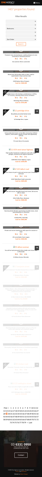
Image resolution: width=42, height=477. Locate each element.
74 (13, 423)
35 (21, 414)
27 (37, 411)
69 (30, 420)
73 (11, 423)
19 (18, 411)
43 (4, 417)
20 (21, 411)
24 (30, 411)
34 (18, 414)
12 (37, 408)
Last (30, 423)
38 (28, 414)
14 (7, 411)
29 (7, 414)
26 (35, 411)
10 (32, 408)
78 (23, 423)
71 (35, 420)
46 (11, 417)
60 (9, 420)
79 (25, 423)
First (5, 408)
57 (37, 417)
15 (9, 411)
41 (35, 414)
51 (23, 417)
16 (11, 411)
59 (7, 420)
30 (9, 414)
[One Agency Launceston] (8, 2)
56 (35, 417)
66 (23, 420)
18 (16, 411)
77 (20, 423)
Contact (21, 455)
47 (14, 417)
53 (28, 417)
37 (26, 414)
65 (21, 420)
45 (9, 417)
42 (37, 414)
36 (23, 414)
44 (7, 417)
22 (26, 411)
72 (37, 420)
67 (26, 420)
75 (16, 423)
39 (30, 414)
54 (30, 417)
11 (35, 408)
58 (4, 420)
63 (16, 420)
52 (26, 417)
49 (18, 417)
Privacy (17, 471)
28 (4, 414)
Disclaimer (24, 471)
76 (18, 423)
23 (28, 411)
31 (11, 414)
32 (14, 414)
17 (14, 411)
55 (33, 417)
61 (11, 420)
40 (33, 414)
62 (14, 420)
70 (33, 420)
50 (21, 417)
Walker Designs (24, 474)
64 (18, 420)
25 (33, 411)
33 (16, 414)
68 (28, 420)
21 (23, 411)
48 (16, 417)
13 (4, 411)
